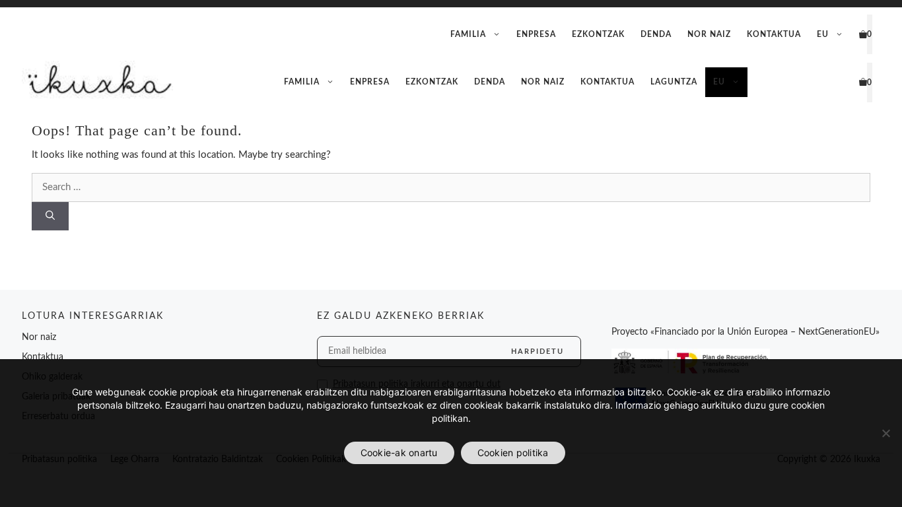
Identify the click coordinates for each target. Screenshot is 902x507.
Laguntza (673, 82)
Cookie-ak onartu (399, 452)
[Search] (50, 216)
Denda (656, 34)
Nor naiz (709, 34)
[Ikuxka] (97, 82)
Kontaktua (774, 34)
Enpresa (536, 34)
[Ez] (885, 433)
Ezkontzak (598, 34)
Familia (468, 34)
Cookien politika (513, 452)
